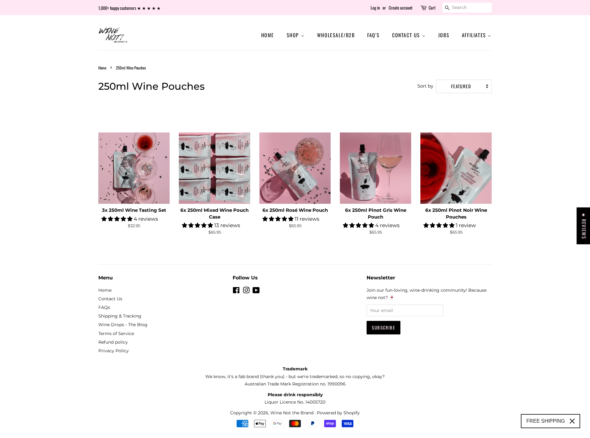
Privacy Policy (113, 350)
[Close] (572, 421)
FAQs (104, 307)
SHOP (294, 35)
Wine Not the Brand (292, 413)
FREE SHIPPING (545, 421)
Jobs (443, 35)
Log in (375, 7)
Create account (400, 7)
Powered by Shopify (338, 413)
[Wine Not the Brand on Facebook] (236, 291)
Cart (432, 7)
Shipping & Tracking (119, 316)
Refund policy (113, 342)
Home (267, 35)
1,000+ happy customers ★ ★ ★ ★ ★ (129, 8)
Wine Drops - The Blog (123, 324)
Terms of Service (116, 333)
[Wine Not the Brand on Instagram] (246, 291)
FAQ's (373, 35)
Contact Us (407, 35)
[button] (117, 219)
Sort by (425, 86)
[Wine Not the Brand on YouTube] (256, 291)
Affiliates (475, 35)
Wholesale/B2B (336, 35)
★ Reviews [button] (584, 225)
